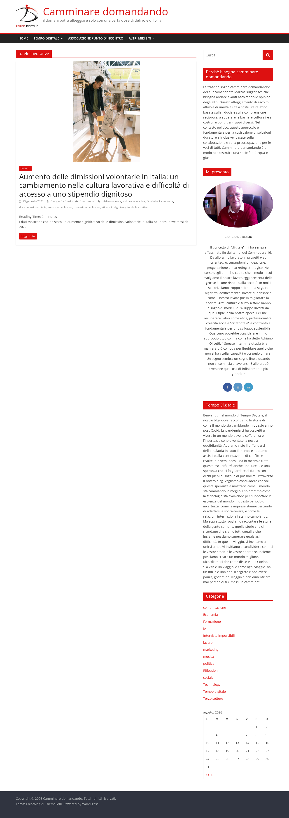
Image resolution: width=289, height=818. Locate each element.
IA (204, 628)
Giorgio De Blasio (62, 201)
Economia (210, 614)
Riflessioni (211, 670)
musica (208, 656)
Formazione (212, 621)
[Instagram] (237, 387)
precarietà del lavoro (87, 207)
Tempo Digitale (46, 38)
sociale (208, 677)
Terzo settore (213, 698)
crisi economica (111, 201)
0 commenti (87, 201)
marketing (211, 649)
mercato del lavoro (60, 207)
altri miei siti (140, 38)
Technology (211, 684)
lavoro (25, 168)
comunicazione (214, 607)
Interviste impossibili (219, 635)
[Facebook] (227, 387)
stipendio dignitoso (114, 207)
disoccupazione (29, 207)
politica (208, 663)
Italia (43, 207)
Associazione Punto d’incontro (95, 38)
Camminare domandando (105, 11)
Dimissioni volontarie (160, 201)
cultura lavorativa (134, 201)
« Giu (209, 775)
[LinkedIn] (248, 387)
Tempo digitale (214, 691)
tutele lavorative (137, 207)
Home (23, 38)
